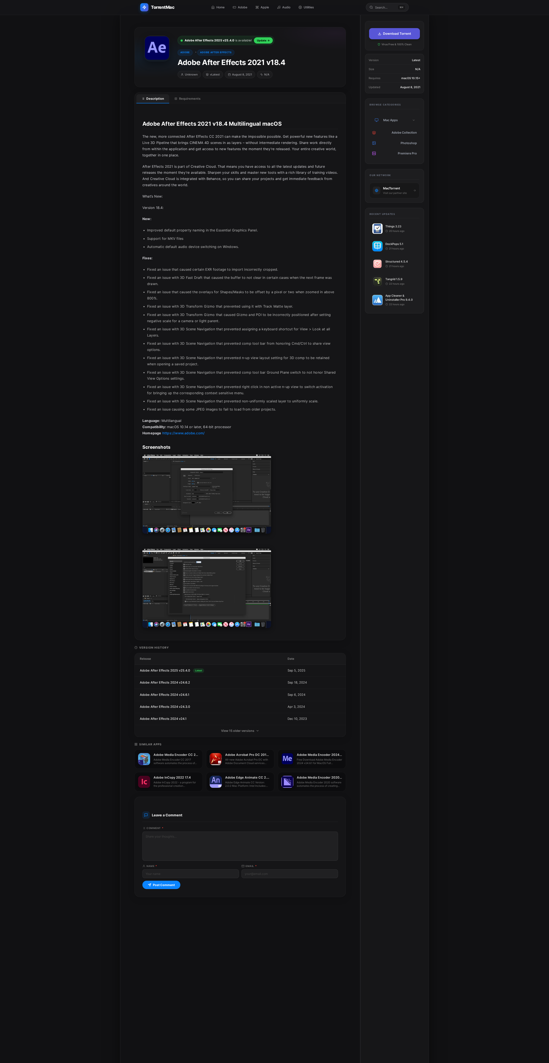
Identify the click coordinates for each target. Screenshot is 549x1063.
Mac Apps (390, 120)
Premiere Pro (407, 153)
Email (251, 866)
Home (220, 7)
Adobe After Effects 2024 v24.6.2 (165, 682)
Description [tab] (155, 99)
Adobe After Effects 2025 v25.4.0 (171, 670)
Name (151, 866)
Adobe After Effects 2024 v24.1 (163, 719)
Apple (265, 7)
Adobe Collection (404, 132)
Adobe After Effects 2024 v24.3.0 (165, 707)
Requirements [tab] (190, 99)
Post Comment (164, 885)
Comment (154, 828)
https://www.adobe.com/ (183, 433)
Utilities (309, 7)
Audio (286, 7)
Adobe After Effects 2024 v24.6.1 (164, 695)
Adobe (242, 7)
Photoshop (409, 143)
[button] (413, 120)
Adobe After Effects (216, 52)
